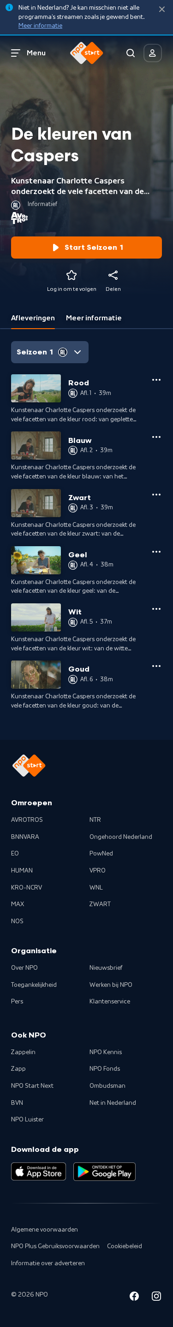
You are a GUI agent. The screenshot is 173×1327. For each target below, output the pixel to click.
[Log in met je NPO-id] (152, 53)
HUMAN (22, 870)
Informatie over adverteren (48, 1263)
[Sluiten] (161, 9)
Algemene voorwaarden (44, 1230)
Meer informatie (40, 26)
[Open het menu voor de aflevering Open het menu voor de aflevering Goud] (156, 666)
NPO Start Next (32, 1086)
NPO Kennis (105, 1052)
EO (15, 853)
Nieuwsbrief (105, 968)
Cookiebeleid (124, 1246)
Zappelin (23, 1052)
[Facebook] (134, 1298)
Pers (17, 1001)
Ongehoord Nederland (120, 837)
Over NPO (24, 968)
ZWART (100, 904)
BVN (17, 1103)
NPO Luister (27, 1119)
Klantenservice (109, 1001)
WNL (96, 888)
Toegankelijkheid (34, 985)
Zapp (18, 1069)
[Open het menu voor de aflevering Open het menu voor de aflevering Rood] (156, 379)
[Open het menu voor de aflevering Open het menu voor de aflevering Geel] (156, 551)
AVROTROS (27, 820)
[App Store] (38, 1171)
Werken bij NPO (110, 985)
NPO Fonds (104, 1069)
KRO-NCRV (26, 888)
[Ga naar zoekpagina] (130, 53)
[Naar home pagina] (86, 53)
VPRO (97, 870)
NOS (17, 921)
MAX (17, 904)
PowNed (101, 853)
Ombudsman (107, 1086)
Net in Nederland (112, 1103)
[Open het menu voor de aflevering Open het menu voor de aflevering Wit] (156, 608)
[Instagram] (156, 1298)
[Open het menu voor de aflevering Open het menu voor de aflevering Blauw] (156, 436)
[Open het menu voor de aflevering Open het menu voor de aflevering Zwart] (156, 494)
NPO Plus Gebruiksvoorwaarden (55, 1246)
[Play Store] (104, 1171)
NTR (95, 820)
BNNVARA (25, 837)
